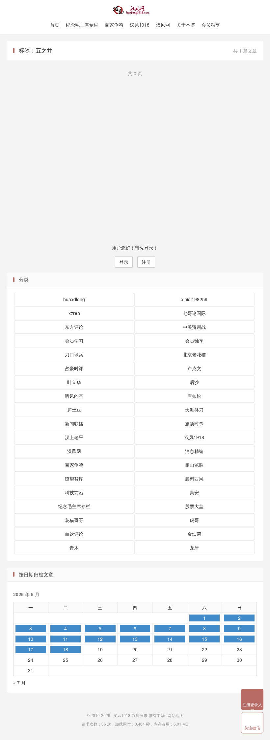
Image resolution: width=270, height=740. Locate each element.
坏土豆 (74, 409)
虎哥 (194, 520)
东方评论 (74, 327)
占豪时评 (74, 368)
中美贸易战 (194, 327)
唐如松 (194, 395)
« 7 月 (19, 682)
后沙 (194, 382)
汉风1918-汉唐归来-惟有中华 (135, 10)
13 (135, 639)
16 (239, 639)
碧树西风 (194, 478)
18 (65, 649)
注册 (146, 261)
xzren (74, 313)
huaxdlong (74, 299)
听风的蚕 (74, 395)
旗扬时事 (194, 423)
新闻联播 (74, 423)
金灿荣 (194, 533)
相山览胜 (194, 464)
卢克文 (194, 368)
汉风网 (163, 24)
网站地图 (175, 715)
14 (170, 639)
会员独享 (211, 24)
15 (204, 639)
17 (30, 649)
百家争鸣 (114, 24)
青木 (74, 547)
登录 (123, 261)
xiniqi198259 (194, 299)
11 (65, 639)
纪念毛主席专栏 (82, 24)
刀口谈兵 (74, 354)
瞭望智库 (74, 478)
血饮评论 (74, 533)
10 (30, 639)
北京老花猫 (194, 354)
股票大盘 (194, 506)
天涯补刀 (194, 409)
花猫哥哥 (74, 520)
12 (100, 639)
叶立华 (74, 382)
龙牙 (194, 547)
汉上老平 (74, 437)
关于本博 (185, 24)
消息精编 (194, 451)
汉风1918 (139, 24)
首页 (54, 24)
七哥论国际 (194, 313)
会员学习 (74, 340)
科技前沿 (74, 492)
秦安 (194, 492)
